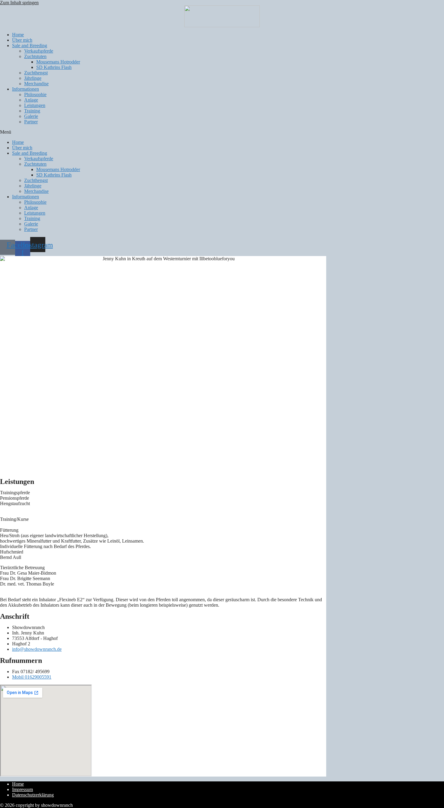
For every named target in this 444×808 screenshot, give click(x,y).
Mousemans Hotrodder (58, 61)
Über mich (22, 40)
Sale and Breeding (29, 45)
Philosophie (35, 94)
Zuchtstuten (35, 56)
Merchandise (36, 83)
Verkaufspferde (38, 51)
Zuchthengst (36, 72)
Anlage (31, 99)
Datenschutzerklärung (33, 794)
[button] (222, 132)
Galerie (31, 116)
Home (18, 34)
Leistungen (34, 105)
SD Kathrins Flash (54, 67)
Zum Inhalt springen (19, 2)
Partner (31, 121)
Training (32, 110)
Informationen (25, 89)
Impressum (22, 789)
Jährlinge (32, 78)
